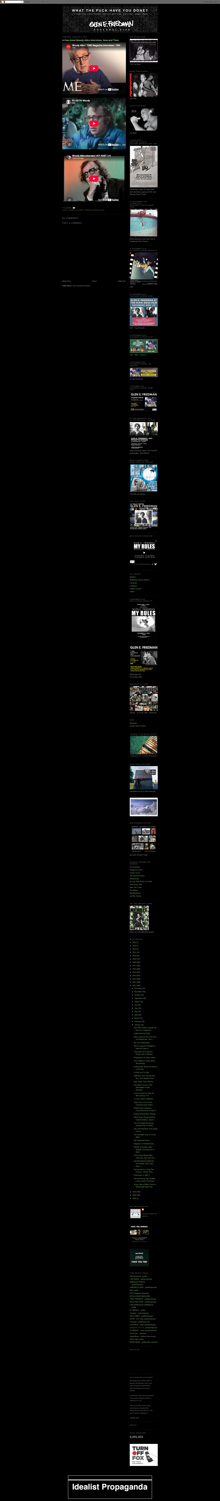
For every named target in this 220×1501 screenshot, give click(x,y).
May (136, 1011)
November (138, 992)
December (138, 988)
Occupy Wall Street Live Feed (141, 881)
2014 (134, 976)
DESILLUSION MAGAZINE (140, 1296)
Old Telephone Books (142, 1140)
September (138, 998)
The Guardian (135, 867)
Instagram (133, 586)
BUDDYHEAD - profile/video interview (143, 1342)
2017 (134, 966)
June (136, 1008)
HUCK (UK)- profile (137, 1339)
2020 (134, 956)
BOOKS (133, 577)
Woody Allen (98, 210)
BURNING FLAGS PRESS (139, 580)
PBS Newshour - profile (138, 1276)
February (137, 1021)
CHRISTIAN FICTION (142, 1034)
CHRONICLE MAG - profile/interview (143, 1287)
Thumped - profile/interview (140, 1322)
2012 (134, 982)
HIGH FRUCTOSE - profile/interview (143, 1302)
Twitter (132, 592)
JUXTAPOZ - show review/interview (143, 1325)
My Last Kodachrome (142, 1043)
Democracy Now (136, 884)
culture (79, 210)
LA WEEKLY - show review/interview (143, 1330)
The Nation (134, 890)
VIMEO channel (135, 589)
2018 (134, 962)
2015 (134, 972)
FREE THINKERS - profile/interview (143, 1299)
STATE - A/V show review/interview (143, 1319)
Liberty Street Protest (138, 726)
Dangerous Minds (136, 870)
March (137, 1018)
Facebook (133, 583)
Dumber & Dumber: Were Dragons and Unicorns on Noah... (144, 1149)
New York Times (136, 887)
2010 (134, 1192)
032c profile (134, 1290)
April (136, 1015)
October (137, 995)
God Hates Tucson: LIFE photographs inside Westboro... (143, 1087)
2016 (134, 969)
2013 (134, 979)
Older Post (122, 281)
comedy (72, 210)
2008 (134, 1198)
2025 (134, 942)
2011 (134, 985)
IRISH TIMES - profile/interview (141, 1316)
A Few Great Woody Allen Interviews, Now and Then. (90, 40)
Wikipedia (133, 723)
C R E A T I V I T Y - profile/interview (143, 1328)
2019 (134, 959)
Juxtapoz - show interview (139, 1313)
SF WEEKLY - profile (137, 1310)
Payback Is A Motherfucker (144, 1144)
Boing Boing (134, 879)
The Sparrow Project (137, 876)
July (136, 1005)
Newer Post (66, 281)
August (137, 1002)
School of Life (135, 873)
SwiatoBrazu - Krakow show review (143, 1336)
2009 (134, 1195)
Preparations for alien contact (144, 1058)
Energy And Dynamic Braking (144, 1114)
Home (94, 281)
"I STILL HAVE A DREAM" (143, 1099)
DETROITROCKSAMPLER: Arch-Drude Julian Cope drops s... (144, 1163)
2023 (134, 949)
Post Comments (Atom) (81, 286)
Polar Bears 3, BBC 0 (142, 1175)
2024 (134, 946)
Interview (88, 210)
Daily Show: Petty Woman (143, 1082)
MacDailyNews (135, 893)
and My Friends (135, 896)
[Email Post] (74, 207)
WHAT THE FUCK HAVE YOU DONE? (110, 10)
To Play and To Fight (141, 1072)
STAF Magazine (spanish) (139, 1293)
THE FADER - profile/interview (141, 1279)
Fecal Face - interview (138, 1333)
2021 (134, 952)
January (137, 1025)
